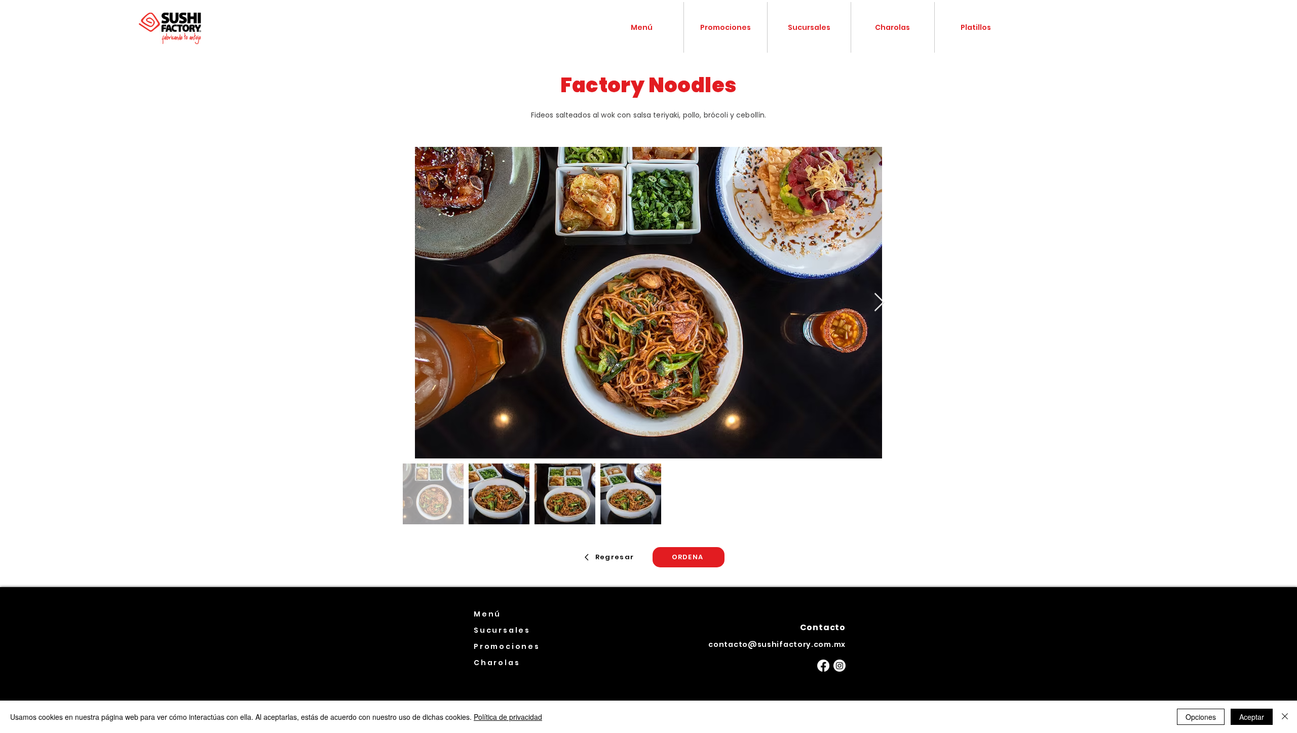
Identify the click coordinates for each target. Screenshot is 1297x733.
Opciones (1201, 717)
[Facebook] (823, 666)
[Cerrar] (1285, 717)
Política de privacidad (508, 717)
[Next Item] (879, 303)
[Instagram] (839, 666)
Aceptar (1251, 717)
